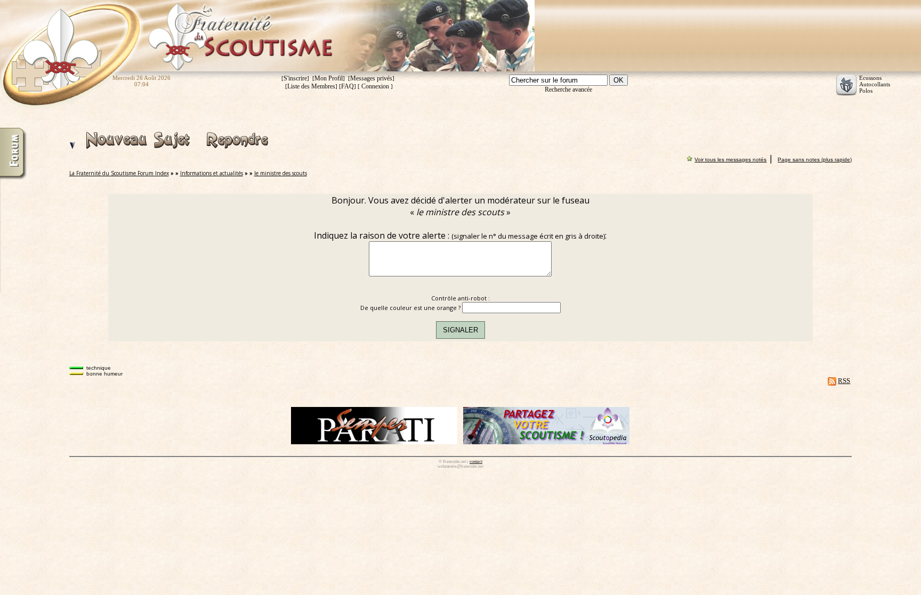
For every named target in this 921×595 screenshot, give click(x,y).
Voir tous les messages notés (730, 159)
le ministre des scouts (280, 173)
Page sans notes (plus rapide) (815, 159)
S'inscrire (295, 78)
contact (476, 461)
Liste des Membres (311, 86)
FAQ (347, 86)
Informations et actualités (211, 173)
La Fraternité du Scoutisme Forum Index (119, 173)
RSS (844, 381)
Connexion (375, 86)
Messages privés (371, 78)
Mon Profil (328, 78)
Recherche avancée (568, 89)
